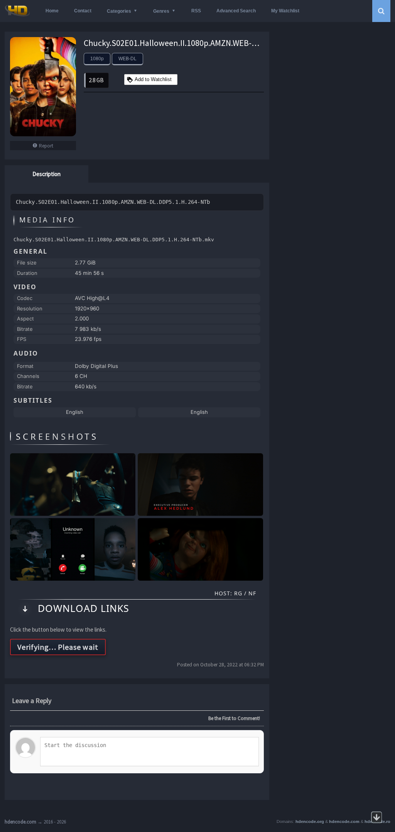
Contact (82, 11)
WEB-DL (127, 58)
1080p (97, 58)
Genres (161, 11)
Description (46, 174)
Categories (119, 11)
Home (52, 11)
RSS (196, 11)
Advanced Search (236, 11)
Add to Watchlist (153, 79)
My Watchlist (285, 11)
